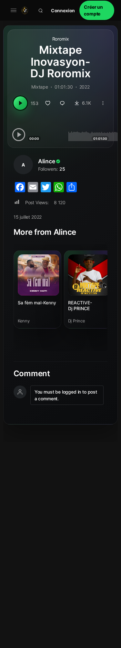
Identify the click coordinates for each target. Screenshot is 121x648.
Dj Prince (77, 320)
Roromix (60, 39)
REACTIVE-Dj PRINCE (80, 305)
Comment (32, 373)
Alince (46, 161)
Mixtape (39, 87)
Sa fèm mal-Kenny (37, 302)
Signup (96, 10)
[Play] (20, 103)
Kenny (24, 320)
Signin (63, 10)
